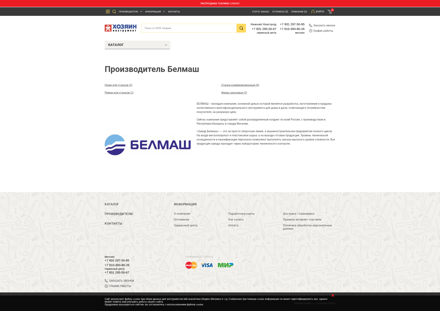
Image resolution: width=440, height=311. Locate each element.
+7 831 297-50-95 (292, 24)
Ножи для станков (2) (118, 85)
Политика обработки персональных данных (307, 227)
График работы (323, 30)
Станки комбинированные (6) (240, 85)
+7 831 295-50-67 (264, 29)
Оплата (233, 225)
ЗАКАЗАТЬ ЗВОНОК (121, 280)
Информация (153, 11)
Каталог (112, 204)
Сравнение (299, 11)
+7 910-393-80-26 (292, 29)
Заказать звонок (324, 25)
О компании (182, 213)
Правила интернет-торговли (302, 219)
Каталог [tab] (116, 45)
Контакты (174, 11)
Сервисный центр (186, 225)
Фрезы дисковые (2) (234, 92)
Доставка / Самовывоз (298, 213)
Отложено (280, 11)
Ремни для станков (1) (119, 92)
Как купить (236, 219)
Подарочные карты (241, 213)
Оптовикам (181, 219)
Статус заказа (260, 11)
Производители (128, 11)
